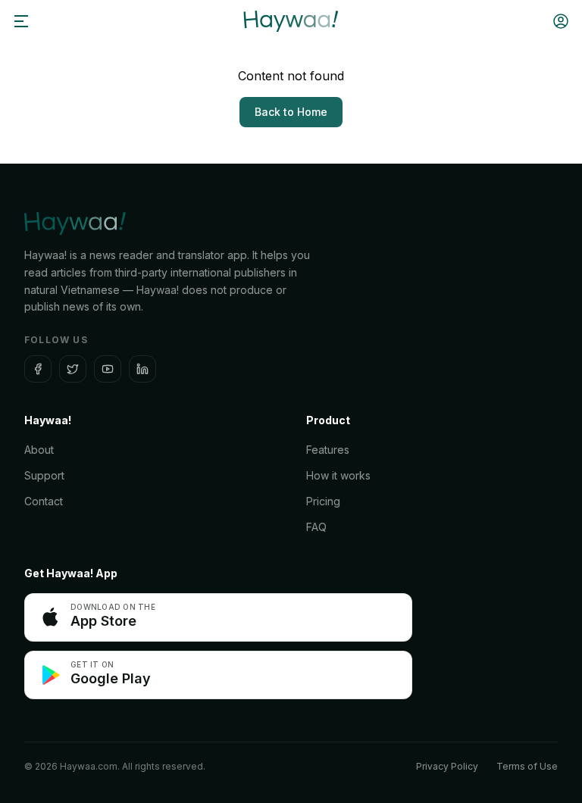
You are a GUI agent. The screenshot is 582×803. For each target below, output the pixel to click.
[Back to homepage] (290, 21)
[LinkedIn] (142, 369)
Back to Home (291, 111)
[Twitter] (72, 369)
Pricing (323, 501)
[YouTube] (107, 369)
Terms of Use (527, 766)
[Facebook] (38, 369)
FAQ (316, 526)
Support (44, 475)
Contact (43, 501)
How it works (338, 475)
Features (327, 449)
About (39, 449)
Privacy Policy (447, 766)
